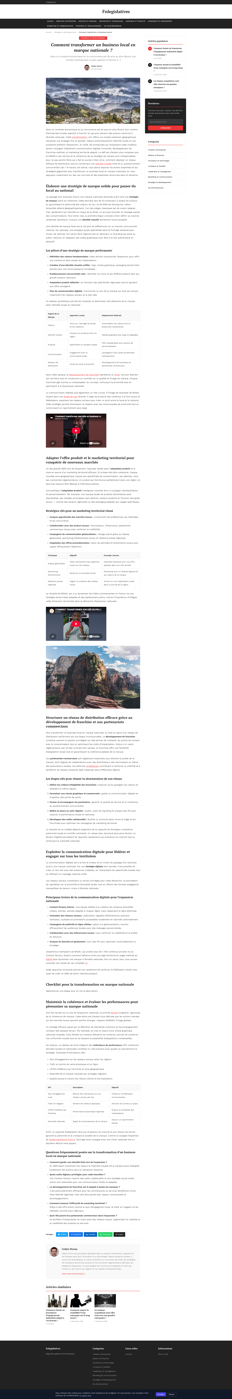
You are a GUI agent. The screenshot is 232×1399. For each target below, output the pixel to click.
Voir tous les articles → (73, 1274)
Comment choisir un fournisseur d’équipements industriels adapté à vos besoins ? (168, 51)
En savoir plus (85, 1395)
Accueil (50, 21)
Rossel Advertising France (62, 1139)
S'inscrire (166, 128)
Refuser (171, 1394)
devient (114, 1012)
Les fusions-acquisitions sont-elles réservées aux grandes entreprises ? (167, 84)
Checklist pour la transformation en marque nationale (90, 984)
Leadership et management (160, 21)
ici (86, 963)
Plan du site (163, 1354)
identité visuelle (103, 163)
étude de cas (70, 396)
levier (117, 374)
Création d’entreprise (66, 21)
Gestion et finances (88, 21)
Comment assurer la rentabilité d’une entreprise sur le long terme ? (168, 67)
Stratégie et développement (89, 26)
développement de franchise (84, 374)
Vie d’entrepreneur (112, 26)
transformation (79, 137)
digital (49, 959)
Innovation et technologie (111, 21)
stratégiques (92, 766)
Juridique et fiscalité (135, 21)
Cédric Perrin (69, 1249)
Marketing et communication (60, 26)
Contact (128, 1354)
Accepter (161, 1394)
